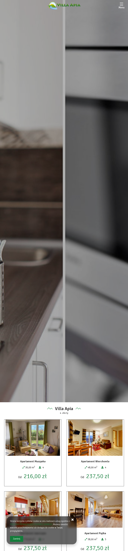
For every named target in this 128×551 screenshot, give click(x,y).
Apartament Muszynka (33, 461)
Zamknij (16, 538)
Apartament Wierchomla (95, 461)
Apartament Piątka (95, 533)
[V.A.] (64, 6)
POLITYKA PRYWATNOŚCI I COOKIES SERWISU (31, 524)
